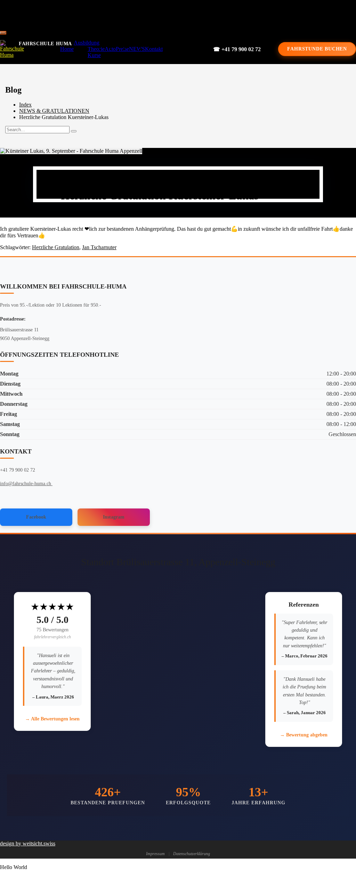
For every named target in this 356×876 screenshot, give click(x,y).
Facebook (36, 517)
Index (25, 105)
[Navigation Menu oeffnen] (3, 33)
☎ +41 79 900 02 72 (237, 49)
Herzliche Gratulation (55, 247)
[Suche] (73, 131)
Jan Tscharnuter (99, 247)
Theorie (96, 49)
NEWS (137, 49)
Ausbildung (86, 43)
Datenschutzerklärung (191, 853)
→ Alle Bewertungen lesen (52, 718)
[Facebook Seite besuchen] (173, 14)
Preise (122, 49)
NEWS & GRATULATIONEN (54, 111)
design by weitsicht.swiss (27, 843)
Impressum (155, 853)
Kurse (94, 55)
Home (67, 49)
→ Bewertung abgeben (303, 734)
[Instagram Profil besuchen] (196, 14)
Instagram (113, 517)
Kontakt (154, 49)
